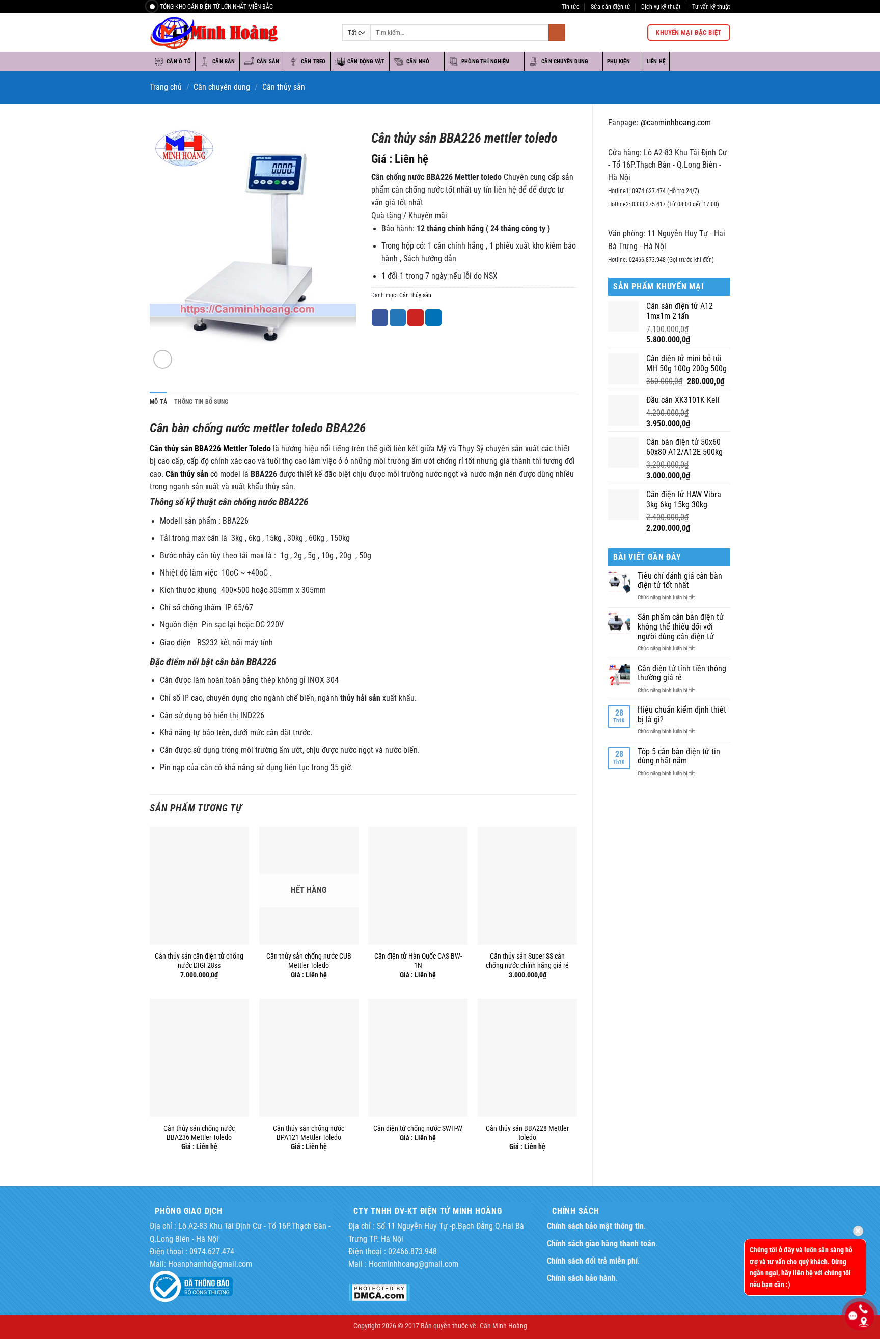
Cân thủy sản (283, 87)
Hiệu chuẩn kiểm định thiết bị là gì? (682, 714)
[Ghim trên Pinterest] (415, 317)
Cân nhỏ (418, 61)
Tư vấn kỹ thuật (711, 6)
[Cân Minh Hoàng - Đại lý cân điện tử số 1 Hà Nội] (238, 32)
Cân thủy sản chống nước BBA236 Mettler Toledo (199, 1132)
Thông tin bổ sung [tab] (201, 401)
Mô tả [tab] (158, 401)
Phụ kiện (618, 61)
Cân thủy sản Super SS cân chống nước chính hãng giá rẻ (527, 960)
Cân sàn (268, 61)
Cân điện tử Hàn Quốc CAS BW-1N (418, 960)
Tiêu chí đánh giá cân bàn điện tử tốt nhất (680, 580)
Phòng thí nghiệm (485, 61)
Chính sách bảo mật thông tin (595, 1226)
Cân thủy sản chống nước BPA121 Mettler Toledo (308, 1132)
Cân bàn (223, 61)
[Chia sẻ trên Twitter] (398, 317)
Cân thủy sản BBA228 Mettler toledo (527, 1132)
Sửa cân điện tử (610, 6)
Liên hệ (656, 61)
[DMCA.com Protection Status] (379, 1292)
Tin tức (571, 6)
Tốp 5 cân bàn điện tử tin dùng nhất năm (679, 756)
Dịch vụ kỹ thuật (661, 6)
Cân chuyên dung (564, 61)
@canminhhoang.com (676, 122)
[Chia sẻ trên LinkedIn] (433, 317)
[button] (163, 359)
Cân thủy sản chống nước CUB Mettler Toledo (308, 960)
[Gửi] (556, 32)
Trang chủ (166, 87)
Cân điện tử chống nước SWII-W (417, 1128)
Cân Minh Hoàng (503, 1326)
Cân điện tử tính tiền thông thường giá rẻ (682, 673)
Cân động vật (366, 61)
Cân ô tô (179, 61)
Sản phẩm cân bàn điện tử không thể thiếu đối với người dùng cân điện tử (681, 627)
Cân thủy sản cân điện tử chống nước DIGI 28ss (199, 960)
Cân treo (313, 61)
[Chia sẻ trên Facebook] (380, 317)
